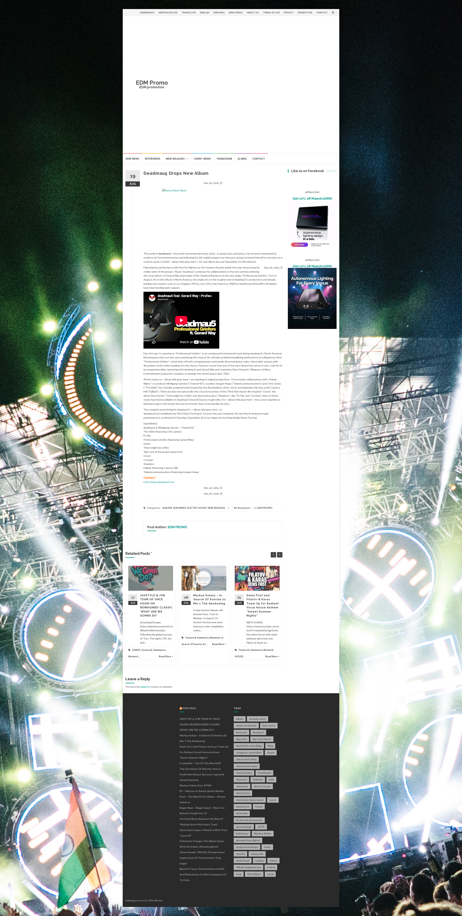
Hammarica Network (208, 637)
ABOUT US (253, 12)
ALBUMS (167, 507)
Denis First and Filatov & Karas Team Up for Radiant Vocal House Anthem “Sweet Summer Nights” (204, 752)
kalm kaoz (242, 833)
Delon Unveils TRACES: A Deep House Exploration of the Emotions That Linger (202, 858)
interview (241, 813)
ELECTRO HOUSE (197, 507)
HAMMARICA (147, 12)
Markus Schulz (262, 833)
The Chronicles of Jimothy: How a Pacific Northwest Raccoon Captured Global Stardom (202, 774)
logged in (145, 686)
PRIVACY (288, 12)
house (258, 806)
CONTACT (322, 12)
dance (270, 752)
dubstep (258, 779)
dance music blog (246, 759)
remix (267, 846)
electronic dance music (249, 799)
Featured (146, 649)
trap (238, 874)
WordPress (156, 900)
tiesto (273, 860)
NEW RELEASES (175, 158)
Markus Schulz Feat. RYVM (195, 785)
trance (271, 867)
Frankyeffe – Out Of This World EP (200, 763)
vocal (270, 874)
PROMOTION (305, 12)
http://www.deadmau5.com (158, 481)
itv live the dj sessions (249, 820)
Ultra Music (254, 874)
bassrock (241, 732)
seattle (240, 853)
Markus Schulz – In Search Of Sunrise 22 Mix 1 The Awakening (209, 599)
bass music (268, 725)
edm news (242, 786)
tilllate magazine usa (248, 867)
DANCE (136, 649)
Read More (165, 656)
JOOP (261, 826)
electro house (262, 786)
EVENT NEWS (202, 158)
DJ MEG (242, 158)
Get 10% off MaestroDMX (312, 198)
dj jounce (241, 779)
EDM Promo (152, 82)
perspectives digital (248, 840)
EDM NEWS (132, 158)
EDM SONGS (236, 12)
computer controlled (248, 752)
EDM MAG (219, 12)
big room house (262, 739)
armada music (257, 718)
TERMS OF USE (271, 12)
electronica (243, 793)
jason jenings (244, 826)
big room (241, 739)
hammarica (242, 806)
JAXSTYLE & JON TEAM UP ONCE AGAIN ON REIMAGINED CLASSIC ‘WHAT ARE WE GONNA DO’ (200, 724)
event (272, 799)
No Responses (242, 507)
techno (259, 860)
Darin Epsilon (244, 772)
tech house (242, 860)
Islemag (130, 900)
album (239, 718)
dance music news (246, 766)
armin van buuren (246, 725)
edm (271, 779)
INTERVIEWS (152, 158)
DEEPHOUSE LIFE (168, 12)
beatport (258, 732)
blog (270, 745)
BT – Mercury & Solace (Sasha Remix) (202, 791)
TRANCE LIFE (189, 12)
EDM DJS (204, 12)
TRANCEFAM (224, 158)
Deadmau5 (264, 772)
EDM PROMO (264, 507)
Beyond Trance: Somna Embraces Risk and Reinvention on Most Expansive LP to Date (203, 874)
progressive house (247, 846)
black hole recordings (249, 745)
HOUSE (239, 656)
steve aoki (257, 853)
